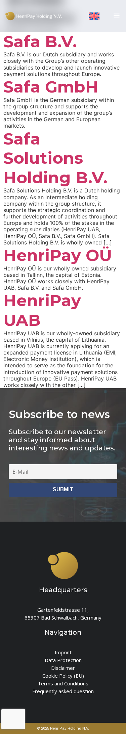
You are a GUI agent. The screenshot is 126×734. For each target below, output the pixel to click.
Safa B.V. (40, 41)
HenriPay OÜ (57, 255)
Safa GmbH (50, 87)
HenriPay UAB (42, 310)
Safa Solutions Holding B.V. (55, 158)
